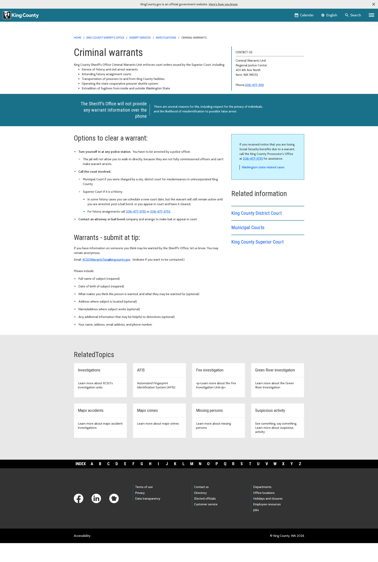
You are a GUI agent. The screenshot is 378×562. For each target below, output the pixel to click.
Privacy (140, 493)
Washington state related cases (263, 167)
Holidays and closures (268, 498)
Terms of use (144, 487)
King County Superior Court (257, 242)
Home (77, 37)
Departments (262, 487)
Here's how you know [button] (223, 4)
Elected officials (205, 498)
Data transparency (147, 498)
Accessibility (82, 536)
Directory (200, 493)
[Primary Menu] (371, 15)
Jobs (256, 510)
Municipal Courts (247, 227)
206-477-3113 (254, 85)
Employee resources (267, 504)
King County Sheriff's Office (105, 37)
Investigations (166, 37)
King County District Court (257, 213)
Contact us (201, 487)
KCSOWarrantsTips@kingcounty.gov (106, 259)
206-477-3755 (160, 211)
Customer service (206, 504)
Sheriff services (140, 37)
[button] (373, 4)
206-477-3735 (136, 211)
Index (81, 463)
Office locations (264, 493)
